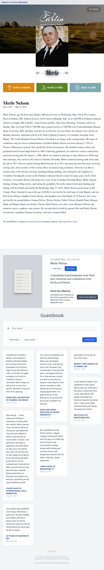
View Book (57, 268)
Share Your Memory (87, 297)
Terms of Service (59, 559)
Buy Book (71, 268)
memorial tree (33, 221)
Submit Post (89, 339)
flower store (71, 221)
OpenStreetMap (54, 563)
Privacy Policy (45, 559)
